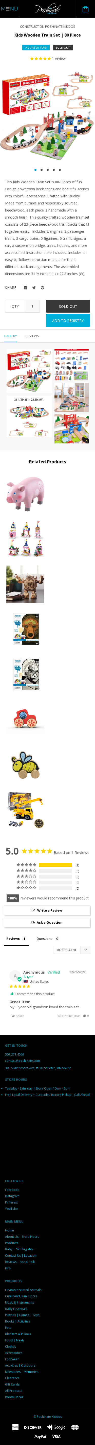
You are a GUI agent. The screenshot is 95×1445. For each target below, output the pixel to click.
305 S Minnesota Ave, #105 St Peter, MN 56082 (38, 1068)
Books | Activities (17, 1321)
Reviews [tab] (32, 336)
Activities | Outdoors (20, 1365)
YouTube (11, 1209)
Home (9, 1230)
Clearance (12, 1378)
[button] (86, 1016)
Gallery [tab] (10, 336)
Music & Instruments (19, 1302)
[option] (47, 116)
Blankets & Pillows (18, 1334)
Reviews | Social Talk (20, 1262)
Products (11, 1243)
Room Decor (14, 1397)
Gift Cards (12, 1384)
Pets (8, 1328)
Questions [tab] (44, 938)
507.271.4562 (14, 1054)
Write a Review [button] (49, 910)
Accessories (13, 1353)
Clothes (10, 1346)
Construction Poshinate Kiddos (47, 26)
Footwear (12, 1359)
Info (8, 1268)
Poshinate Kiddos (49, 1416)
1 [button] (35, 170)
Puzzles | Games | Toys (22, 1315)
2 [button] (42, 170)
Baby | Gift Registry (19, 1249)
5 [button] (60, 170)
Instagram (12, 1196)
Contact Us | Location (20, 1255)
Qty (15, 306)
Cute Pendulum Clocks (21, 1296)
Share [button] (19, 1016)
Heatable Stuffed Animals (23, 1290)
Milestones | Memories (21, 1372)
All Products (13, 1391)
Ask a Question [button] (50, 922)
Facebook (12, 1190)
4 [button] (54, 170)
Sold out (68, 306)
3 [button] (48, 170)
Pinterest (11, 1202)
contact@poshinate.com (22, 1061)
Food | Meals (14, 1340)
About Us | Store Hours (22, 1237)
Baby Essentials (16, 1309)
